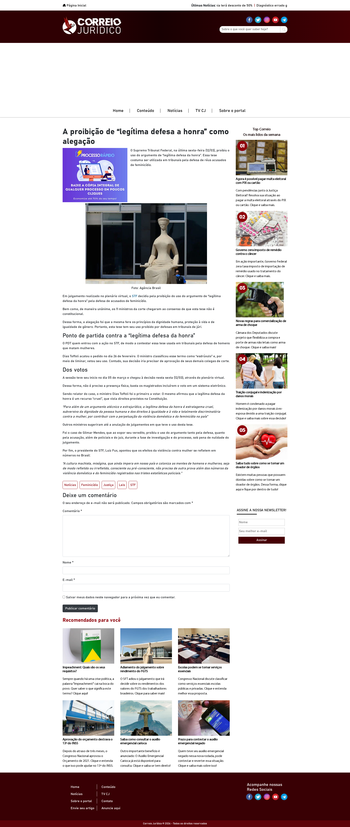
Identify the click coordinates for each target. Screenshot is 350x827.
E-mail (69, 579)
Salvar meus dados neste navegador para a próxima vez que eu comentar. (120, 597)
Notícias (175, 111)
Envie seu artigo (82, 808)
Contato (107, 801)
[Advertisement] (175, 73)
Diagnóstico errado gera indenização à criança (275, 5)
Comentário (72, 511)
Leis (122, 485)
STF (134, 296)
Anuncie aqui (110, 808)
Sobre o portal (232, 111)
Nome (68, 562)
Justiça (108, 485)
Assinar (261, 540)
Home (118, 111)
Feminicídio (89, 485)
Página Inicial (76, 5)
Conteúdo (145, 111)
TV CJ (201, 111)
